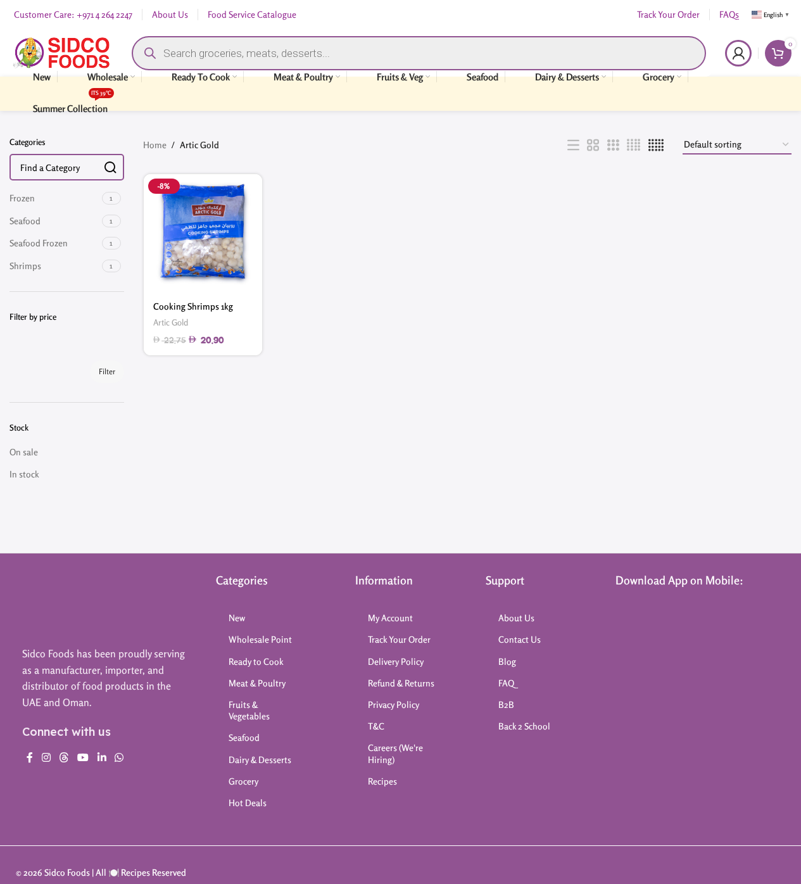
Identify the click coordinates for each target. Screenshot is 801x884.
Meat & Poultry (257, 683)
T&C (376, 726)
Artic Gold (170, 322)
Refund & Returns (401, 683)
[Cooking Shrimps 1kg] (203, 233)
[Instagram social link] (45, 757)
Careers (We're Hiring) (395, 753)
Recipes (382, 781)
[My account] (738, 53)
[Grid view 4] (633, 145)
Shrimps (25, 265)
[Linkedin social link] (101, 757)
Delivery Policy (396, 661)
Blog (507, 661)
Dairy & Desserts (260, 759)
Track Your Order (399, 639)
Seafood (25, 220)
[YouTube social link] (83, 757)
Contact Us (519, 639)
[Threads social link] (63, 757)
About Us (516, 617)
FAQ (506, 683)
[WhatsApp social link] (118, 757)
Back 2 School (524, 726)
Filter (107, 371)
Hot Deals (248, 802)
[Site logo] (61, 51)
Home (155, 144)
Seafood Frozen (38, 242)
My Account (390, 617)
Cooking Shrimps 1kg (193, 306)
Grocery (243, 781)
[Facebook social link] (29, 757)
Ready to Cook (256, 661)
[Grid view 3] (613, 145)
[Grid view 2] (593, 145)
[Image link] (70, 603)
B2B (506, 704)
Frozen (22, 198)
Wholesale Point (260, 639)
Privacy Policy (393, 704)
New (237, 617)
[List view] (573, 145)
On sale (23, 451)
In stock (24, 474)
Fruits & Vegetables (249, 710)
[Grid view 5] (656, 145)
